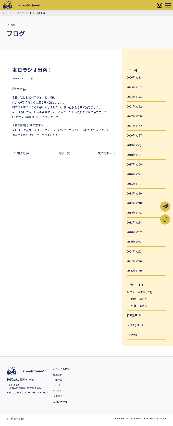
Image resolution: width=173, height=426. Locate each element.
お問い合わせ (60, 401)
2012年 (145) (135, 213)
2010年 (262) (135, 232)
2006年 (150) (135, 271)
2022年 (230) (135, 116)
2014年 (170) (135, 193)
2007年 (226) (135, 261)
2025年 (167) (135, 87)
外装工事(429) (140, 306)
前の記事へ (24, 153)
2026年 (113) (135, 77)
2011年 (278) (135, 222)
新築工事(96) (135, 315)
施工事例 (58, 374)
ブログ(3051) (135, 325)
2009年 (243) (135, 242)
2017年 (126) (135, 164)
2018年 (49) (134, 155)
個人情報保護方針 (15, 418)
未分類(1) (132, 335)
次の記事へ (105, 153)
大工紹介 (58, 396)
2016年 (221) (135, 174)
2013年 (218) (135, 203)
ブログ (30, 78)
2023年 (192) (135, 106)
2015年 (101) (135, 184)
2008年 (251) (135, 251)
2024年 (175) (135, 97)
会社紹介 (58, 390)
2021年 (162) (135, 126)
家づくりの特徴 (61, 369)
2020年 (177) (135, 135)
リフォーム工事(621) (139, 292)
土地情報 (58, 380)
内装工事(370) (140, 299)
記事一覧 (64, 153)
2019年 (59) (134, 145)
